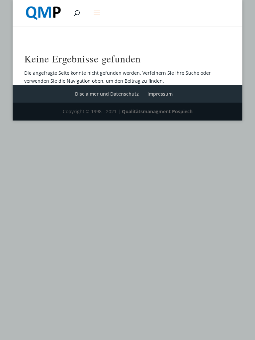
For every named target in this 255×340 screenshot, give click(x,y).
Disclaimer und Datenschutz (107, 94)
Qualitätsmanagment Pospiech (157, 111)
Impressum (160, 94)
